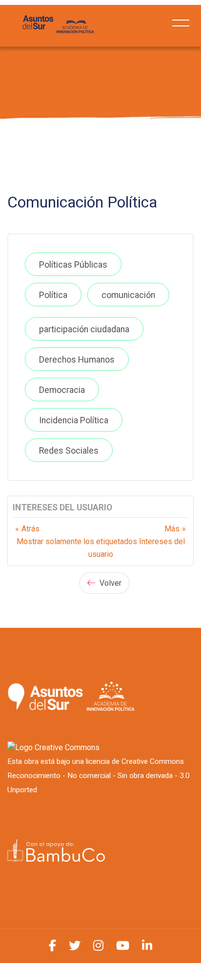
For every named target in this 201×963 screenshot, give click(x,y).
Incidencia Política (73, 420)
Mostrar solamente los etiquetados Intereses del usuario (101, 548)
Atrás (30, 528)
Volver (109, 583)
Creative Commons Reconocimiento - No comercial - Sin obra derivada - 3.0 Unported (98, 775)
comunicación (128, 295)
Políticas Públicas (73, 265)
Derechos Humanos (77, 360)
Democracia (62, 390)
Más (172, 528)
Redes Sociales (69, 451)
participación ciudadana (84, 329)
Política (53, 295)
